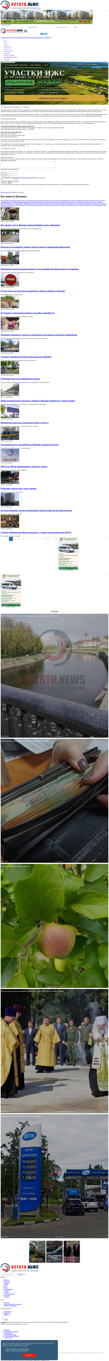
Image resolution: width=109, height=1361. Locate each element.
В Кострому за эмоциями (9, 55)
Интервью (7, 1281)
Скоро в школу (7, 59)
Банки (6, 1287)
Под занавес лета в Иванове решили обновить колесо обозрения (30, 225)
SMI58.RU (7, 1330)
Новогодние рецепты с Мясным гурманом (89, 202)
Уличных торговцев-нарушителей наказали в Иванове (26, 357)
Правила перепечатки (10, 1305)
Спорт (5, 42)
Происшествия (33, 37)
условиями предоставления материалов (23, 177)
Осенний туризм (97, 203)
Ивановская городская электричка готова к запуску (25, 423)
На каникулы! (50, 202)
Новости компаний (48, 203)
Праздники (6, 44)
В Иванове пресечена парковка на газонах (20, 379)
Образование (64, 203)
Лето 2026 (14, 202)
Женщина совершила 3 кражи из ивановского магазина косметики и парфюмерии (39, 335)
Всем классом (51, 200)
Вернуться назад (5, 192)
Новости (7, 37)
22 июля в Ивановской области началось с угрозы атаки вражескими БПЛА (36, 532)
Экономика (19, 37)
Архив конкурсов (9, 1294)
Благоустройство (5, 200)
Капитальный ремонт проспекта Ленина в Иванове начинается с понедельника (38, 401)
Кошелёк (86, 200)
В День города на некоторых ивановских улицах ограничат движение (33, 291)
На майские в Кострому (61, 202)
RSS (6, 1319)
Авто (75, 203)
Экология (3, 206)
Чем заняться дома (101, 205)
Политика (26, 37)
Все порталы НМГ (6, 1327)
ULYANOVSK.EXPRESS (11, 1336)
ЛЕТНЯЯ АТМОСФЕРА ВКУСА (10, 57)
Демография (62, 200)
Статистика (81, 205)
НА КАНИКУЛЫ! (46, 37)
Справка (6, 1283)
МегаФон (36, 202)
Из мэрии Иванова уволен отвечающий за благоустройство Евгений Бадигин (36, 510)
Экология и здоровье (8, 51)
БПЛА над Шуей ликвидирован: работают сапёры (24, 466)
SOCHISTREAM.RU (10, 1334)
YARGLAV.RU (8, 1337)
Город (57, 200)
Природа (27, 205)
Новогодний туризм (37, 203)
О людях (57, 203)
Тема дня (88, 205)
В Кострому (14, 200)
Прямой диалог (7, 48)
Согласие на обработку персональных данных (17, 1349)
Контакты (7, 1302)
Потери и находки (8, 46)
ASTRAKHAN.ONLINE (11, 1331)
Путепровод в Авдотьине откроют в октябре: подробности (27, 313)
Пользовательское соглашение (13, 1304)
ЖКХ (67, 200)
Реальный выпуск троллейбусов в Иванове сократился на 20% (30, 445)
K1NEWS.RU (8, 1333)
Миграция (43, 202)
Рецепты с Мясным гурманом (47, 205)
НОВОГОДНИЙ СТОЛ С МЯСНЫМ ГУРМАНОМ (16, 203)
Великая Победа (37, 200)
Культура (97, 200)
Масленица (20, 202)
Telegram (7, 1313)
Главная (3, 37)
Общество (13, 37)
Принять (29, 1355)
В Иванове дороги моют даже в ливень (18, 488)
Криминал (92, 200)
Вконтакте (8, 1311)
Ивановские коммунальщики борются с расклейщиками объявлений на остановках (40, 269)
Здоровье (72, 200)
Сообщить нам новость (17, 192)
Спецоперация (7, 53)
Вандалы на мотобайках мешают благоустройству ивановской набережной (35, 247)
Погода (104, 203)
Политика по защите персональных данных (17, 1350)
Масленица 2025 (28, 202)
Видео (39, 37)
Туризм (5, 40)
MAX (7, 1315)
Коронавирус (79, 200)
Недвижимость (87, 203)
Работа (6, 1284)
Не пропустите (72, 202)
